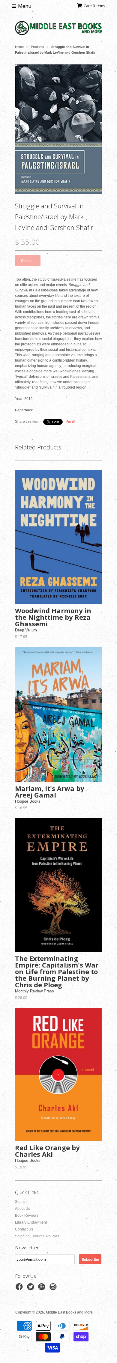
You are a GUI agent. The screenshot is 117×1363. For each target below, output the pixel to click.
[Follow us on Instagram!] (54, 1288)
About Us (22, 1208)
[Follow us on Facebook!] (20, 1288)
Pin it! (70, 421)
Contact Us (24, 1229)
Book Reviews (26, 1215)
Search (21, 1202)
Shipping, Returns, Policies (37, 1236)
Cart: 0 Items (94, 5)
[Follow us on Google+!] (42, 1288)
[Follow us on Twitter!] (31, 1288)
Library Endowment (31, 1222)
